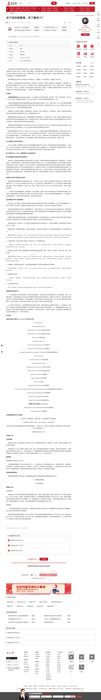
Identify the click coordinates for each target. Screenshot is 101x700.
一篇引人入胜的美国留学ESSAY (52, 619)
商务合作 (59, 662)
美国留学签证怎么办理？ (13, 642)
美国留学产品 (32, 602)
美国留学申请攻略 (21, 602)
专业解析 (85, 73)
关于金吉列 (85, 3)
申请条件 (85, 66)
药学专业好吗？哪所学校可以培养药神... (18, 622)
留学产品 (44, 8)
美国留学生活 (10, 606)
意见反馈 (59, 658)
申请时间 (78, 73)
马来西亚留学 (37, 656)
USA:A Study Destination (73, 686)
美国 (27, 8)
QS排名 (85, 76)
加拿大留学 (26, 656)
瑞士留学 (48, 672)
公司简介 (59, 654)
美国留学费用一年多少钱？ (14, 637)
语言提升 (72, 8)
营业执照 (59, 666)
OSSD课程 (55, 10)
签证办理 (92, 69)
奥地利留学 (48, 675)
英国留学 (25, 662)
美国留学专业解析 (43, 602)
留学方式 (85, 69)
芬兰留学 (48, 668)
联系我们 (59, 656)
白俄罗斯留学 (48, 679)
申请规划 (78, 76)
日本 (30, 8)
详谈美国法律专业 (49, 622)
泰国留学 (37, 658)
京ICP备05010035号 (43, 688)
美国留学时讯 (20, 606)
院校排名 (55, 8)
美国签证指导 (30, 606)
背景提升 (92, 66)
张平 (9, 22)
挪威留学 (48, 664)
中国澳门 (37, 673)
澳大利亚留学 (26, 669)
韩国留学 (37, 666)
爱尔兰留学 (26, 664)
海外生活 (87, 8)
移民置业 (87, 10)
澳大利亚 (17, 10)
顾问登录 (59, 670)
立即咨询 (44, 559)
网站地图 (59, 668)
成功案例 (49, 8)
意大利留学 (48, 654)
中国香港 (37, 671)
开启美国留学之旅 (32, 559)
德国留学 (48, 662)
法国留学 (48, 660)
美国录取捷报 (10, 602)
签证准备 (72, 10)
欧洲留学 (64, 686)
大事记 (58, 660)
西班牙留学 (48, 656)
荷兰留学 (48, 670)
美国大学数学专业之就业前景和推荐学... (18, 615)
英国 (23, 8)
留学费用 (78, 66)
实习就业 (82, 10)
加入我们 (59, 672)
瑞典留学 (48, 666)
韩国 (21, 10)
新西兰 (11, 10)
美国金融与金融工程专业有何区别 (53, 615)
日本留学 (37, 664)
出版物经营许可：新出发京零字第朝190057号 (75, 688)
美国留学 (25, 654)
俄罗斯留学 (48, 677)
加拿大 (34, 8)
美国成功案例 (50, 606)
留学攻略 (12, 8)
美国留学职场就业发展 (56, 602)
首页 (7, 13)
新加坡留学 (37, 654)
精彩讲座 (49, 10)
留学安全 (82, 8)
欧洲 (25, 10)
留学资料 (66, 8)
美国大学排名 (40, 606)
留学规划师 (18, 8)
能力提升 (66, 10)
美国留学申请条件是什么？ (14, 632)
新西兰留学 (26, 671)
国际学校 (44, 10)
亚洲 (28, 10)
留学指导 (91, 76)
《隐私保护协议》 (43, 578)
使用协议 (59, 664)
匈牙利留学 (48, 673)
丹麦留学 (48, 658)
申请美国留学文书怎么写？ (15, 619)
